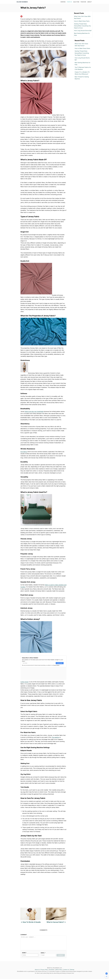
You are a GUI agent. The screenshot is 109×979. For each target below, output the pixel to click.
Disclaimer (51, 969)
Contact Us (66, 969)
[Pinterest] (21, 16)
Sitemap (72, 969)
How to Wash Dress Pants (81, 21)
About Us (37, 969)
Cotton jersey (25, 682)
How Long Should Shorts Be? (83, 30)
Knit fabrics (24, 451)
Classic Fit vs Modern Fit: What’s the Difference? (82, 73)
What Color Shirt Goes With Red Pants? (82, 17)
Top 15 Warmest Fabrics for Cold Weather (83, 68)
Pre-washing (55, 737)
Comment (24, 934)
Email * (43, 952)
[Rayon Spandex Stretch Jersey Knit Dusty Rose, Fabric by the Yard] (36, 115)
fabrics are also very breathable (34, 411)
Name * (24, 952)
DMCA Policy (58, 969)
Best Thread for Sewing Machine (82, 78)
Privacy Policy (44, 969)
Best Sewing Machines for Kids (82, 34)
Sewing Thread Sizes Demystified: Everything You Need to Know (82, 26)
